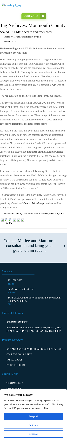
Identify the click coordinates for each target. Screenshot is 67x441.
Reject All (33, 434)
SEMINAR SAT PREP (17, 322)
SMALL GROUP (14, 360)
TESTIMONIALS (15, 383)
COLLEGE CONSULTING (19, 354)
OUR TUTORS (14, 388)
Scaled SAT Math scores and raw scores (26, 32)
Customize (33, 425)
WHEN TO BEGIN (16, 365)
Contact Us (31, 16)
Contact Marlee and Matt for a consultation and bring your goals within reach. (29, 245)
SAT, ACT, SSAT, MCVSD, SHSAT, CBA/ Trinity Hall (35, 349)
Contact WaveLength (34, 203)
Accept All (33, 416)
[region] (33, 415)
